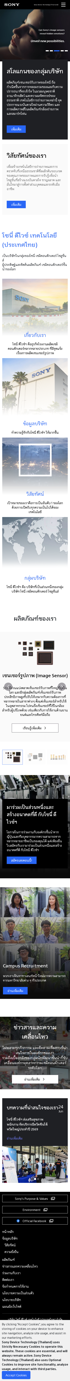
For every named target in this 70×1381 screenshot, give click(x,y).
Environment (32, 1209)
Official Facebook (34, 1220)
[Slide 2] (51, 50)
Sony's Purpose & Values (31, 1198)
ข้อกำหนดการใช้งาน (15, 1286)
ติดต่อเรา (8, 1279)
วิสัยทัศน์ (10, 1244)
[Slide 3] (57, 50)
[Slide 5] (66, 50)
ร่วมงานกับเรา (11, 1272)
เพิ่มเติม (16, 129)
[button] (62, 687)
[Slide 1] (47, 50)
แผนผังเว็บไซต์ (11, 1306)
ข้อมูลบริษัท (10, 1238)
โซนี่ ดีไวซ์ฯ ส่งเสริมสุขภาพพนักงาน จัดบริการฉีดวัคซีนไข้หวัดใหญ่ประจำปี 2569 (27, 1124)
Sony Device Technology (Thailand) (46, 4)
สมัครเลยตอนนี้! (21, 860)
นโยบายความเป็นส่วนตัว (18, 1292)
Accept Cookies (16, 1374)
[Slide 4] (62, 50)
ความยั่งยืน (11, 1251)
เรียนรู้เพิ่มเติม (32, 727)
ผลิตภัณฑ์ (8, 1259)
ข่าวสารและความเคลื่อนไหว (20, 1266)
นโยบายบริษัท (11, 1299)
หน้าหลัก (8, 1231)
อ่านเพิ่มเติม (15, 990)
